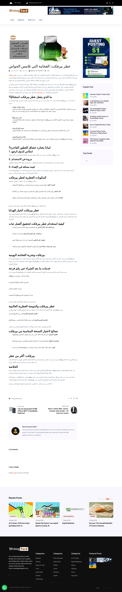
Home (12, 20)
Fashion (38, 575)
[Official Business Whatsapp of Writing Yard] (4, 587)
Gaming (17, 516)
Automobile (39, 572)
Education (74, 575)
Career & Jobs (40, 565)
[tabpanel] (26, 515)
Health (97, 516)
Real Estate (57, 562)
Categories (21, 20)
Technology (39, 579)
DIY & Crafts (75, 558)
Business (24, 70)
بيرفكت (86, 160)
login (15, 473)
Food (37, 568)
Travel (55, 568)
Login (40, 20)
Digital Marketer (47, 523)
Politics (55, 565)
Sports (73, 565)
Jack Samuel (14, 70)
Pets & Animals (58, 558)
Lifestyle (73, 568)
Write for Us (31, 20)
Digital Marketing (47, 516)
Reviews (38, 558)
